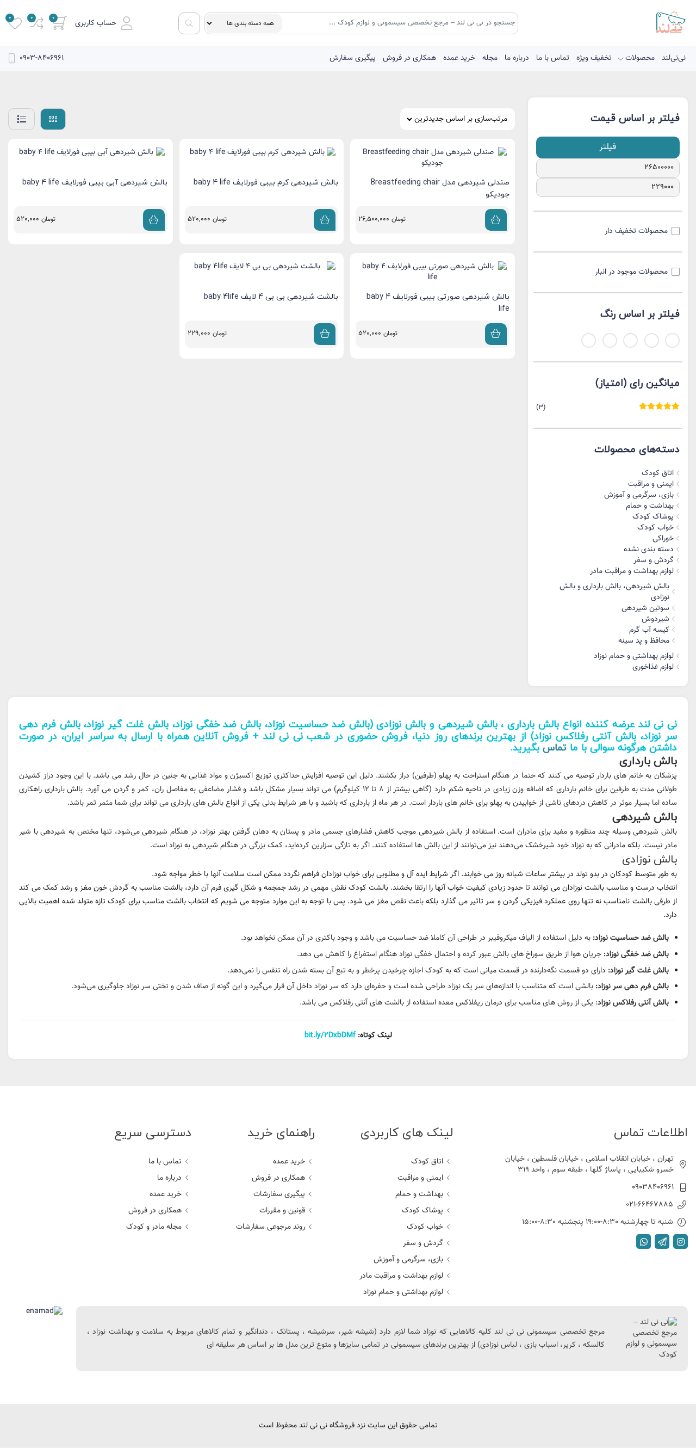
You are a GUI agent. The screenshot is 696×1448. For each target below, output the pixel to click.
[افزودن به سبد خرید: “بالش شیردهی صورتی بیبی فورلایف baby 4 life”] (496, 334)
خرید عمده (459, 58)
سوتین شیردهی (645, 608)
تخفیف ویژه (594, 58)
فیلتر (607, 147)
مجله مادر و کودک (154, 1227)
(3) (608, 408)
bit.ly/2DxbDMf (330, 1036)
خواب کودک (655, 527)
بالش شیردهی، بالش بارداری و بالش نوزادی (614, 592)
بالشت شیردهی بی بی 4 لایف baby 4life (271, 297)
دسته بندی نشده (649, 549)
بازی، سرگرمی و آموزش (639, 495)
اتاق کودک (658, 473)
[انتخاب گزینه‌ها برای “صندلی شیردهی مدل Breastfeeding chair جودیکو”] (496, 220)
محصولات (640, 58)
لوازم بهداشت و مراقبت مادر (632, 571)
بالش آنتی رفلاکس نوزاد (585, 736)
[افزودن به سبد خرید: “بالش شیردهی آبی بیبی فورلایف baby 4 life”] (154, 220)
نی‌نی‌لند (674, 58)
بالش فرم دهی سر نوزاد (633, 987)
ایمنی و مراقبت (651, 484)
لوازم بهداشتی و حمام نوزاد (634, 656)
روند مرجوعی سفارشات (270, 1227)
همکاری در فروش (409, 58)
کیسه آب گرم (649, 630)
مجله (490, 58)
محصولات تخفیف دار (636, 231)
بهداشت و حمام (650, 506)
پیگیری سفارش (353, 58)
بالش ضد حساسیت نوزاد (318, 724)
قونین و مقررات (282, 1211)
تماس (555, 748)
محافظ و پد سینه (643, 641)
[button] (104, 23)
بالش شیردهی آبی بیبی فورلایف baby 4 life (94, 182)
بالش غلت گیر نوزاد (127, 724)
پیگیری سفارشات (279, 1194)
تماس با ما (552, 58)
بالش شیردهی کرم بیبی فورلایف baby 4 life (266, 182)
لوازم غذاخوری (653, 667)
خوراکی (663, 538)
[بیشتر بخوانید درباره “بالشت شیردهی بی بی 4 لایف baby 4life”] (324, 334)
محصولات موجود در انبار (631, 272)
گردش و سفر (653, 560)
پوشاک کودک (653, 517)
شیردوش (655, 619)
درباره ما (517, 58)
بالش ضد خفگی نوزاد (218, 724)
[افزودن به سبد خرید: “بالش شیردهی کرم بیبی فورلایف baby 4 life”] (324, 220)
